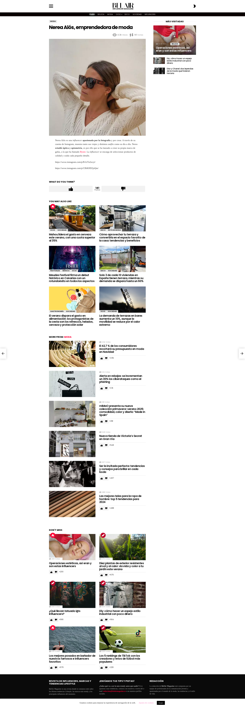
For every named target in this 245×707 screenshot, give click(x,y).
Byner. (83, 152)
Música (66, 270)
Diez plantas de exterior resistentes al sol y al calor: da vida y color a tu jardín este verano (121, 566)
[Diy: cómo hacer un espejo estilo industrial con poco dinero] (122, 595)
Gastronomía (57, 311)
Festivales (55, 270)
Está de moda (114, 230)
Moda (110, 14)
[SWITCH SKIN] (194, 6)
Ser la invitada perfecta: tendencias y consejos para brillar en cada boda (122, 469)
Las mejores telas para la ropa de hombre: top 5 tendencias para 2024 (120, 499)
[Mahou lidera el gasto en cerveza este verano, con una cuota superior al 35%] (72, 218)
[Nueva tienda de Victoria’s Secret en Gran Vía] (72, 444)
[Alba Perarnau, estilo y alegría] (3, 353)
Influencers (150, 14)
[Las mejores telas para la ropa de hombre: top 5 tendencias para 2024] (72, 504)
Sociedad (137, 14)
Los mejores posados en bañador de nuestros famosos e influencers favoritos (72, 659)
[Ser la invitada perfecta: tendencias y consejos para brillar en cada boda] (72, 474)
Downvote (123, 189)
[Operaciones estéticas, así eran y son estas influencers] (72, 547)
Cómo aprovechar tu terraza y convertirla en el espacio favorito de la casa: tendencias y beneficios (122, 237)
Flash (92, 14)
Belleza (101, 14)
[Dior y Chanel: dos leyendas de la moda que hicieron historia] (159, 71)
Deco (127, 14)
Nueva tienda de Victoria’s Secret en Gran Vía (120, 437)
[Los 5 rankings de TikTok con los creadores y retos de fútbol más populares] (122, 639)
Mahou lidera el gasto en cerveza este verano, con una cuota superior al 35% (72, 237)
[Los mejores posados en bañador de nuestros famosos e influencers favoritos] (72, 639)
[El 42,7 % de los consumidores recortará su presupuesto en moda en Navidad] (72, 354)
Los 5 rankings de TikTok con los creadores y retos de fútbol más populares (119, 659)
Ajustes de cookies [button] (146, 703)
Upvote (71, 189)
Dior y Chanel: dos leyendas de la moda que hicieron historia (180, 71)
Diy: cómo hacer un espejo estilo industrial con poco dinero (119, 612)
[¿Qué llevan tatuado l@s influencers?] (72, 595)
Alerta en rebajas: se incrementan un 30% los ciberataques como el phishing (120, 379)
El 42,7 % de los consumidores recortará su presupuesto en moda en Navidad (121, 349)
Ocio (118, 14)
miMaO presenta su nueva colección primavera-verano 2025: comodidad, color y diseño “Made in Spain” (122, 410)
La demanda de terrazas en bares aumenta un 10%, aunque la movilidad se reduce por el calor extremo (120, 320)
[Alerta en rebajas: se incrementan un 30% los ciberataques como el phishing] (72, 384)
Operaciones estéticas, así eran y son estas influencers (70, 564)
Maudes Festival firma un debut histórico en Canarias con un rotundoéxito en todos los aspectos (71, 278)
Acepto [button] (160, 703)
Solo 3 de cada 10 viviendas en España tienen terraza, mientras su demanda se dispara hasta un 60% (121, 278)
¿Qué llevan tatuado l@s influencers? (64, 612)
